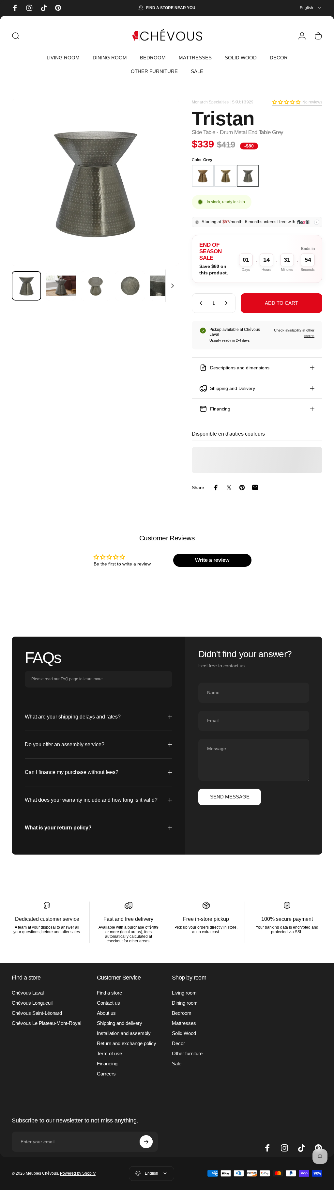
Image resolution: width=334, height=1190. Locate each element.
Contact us (108, 1003)
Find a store (109, 993)
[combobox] (311, 8)
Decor (178, 1043)
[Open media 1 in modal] (95, 182)
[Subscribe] (146, 1141)
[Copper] (203, 176)
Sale (176, 1063)
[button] (286, 102)
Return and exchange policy (126, 1043)
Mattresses (184, 1023)
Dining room (185, 1003)
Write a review (212, 560)
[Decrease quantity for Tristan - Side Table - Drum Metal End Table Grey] (199, 303)
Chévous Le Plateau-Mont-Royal (46, 1023)
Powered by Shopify (78, 1173)
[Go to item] (26, 286)
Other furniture (187, 1053)
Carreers (106, 1073)
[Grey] (248, 176)
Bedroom (181, 1013)
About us (106, 1013)
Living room (184, 993)
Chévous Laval (28, 993)
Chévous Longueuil (32, 1003)
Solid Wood (184, 1033)
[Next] (163, 193)
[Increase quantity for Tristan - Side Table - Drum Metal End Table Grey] (227, 303)
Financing (107, 1063)
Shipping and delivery (119, 1023)
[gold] (225, 176)
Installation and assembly (124, 1033)
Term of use (109, 1053)
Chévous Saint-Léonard (37, 1013)
